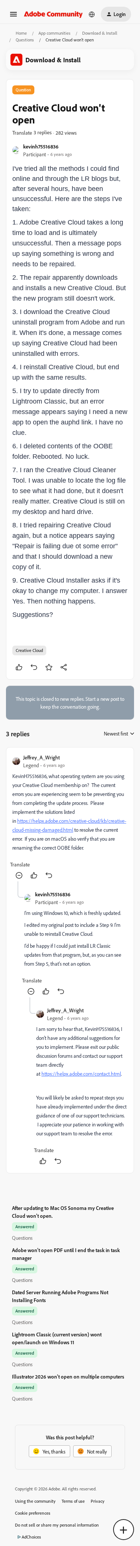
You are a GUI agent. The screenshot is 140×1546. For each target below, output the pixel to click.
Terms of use (73, 1501)
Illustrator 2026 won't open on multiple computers (68, 1376)
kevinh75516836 (41, 146)
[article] (70, 817)
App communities (54, 33)
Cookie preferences (32, 1513)
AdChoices (31, 1537)
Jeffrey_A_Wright (41, 757)
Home (21, 33)
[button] (13, 16)
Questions (25, 40)
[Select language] (92, 14)
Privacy (98, 1501)
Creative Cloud (29, 650)
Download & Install (99, 33)
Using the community (35, 1501)
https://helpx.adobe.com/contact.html (81, 1073)
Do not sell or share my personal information (57, 1525)
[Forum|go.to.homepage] (53, 14)
